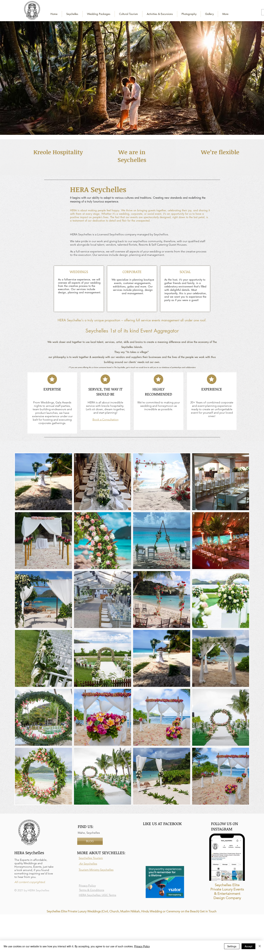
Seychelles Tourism (91, 858)
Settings (231, 946)
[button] (99, 14)
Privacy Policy (142, 946)
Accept (248, 946)
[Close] (260, 946)
